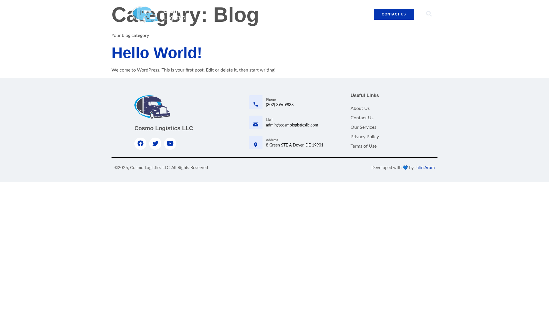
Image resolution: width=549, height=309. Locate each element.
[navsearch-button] (429, 14)
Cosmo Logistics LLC (163, 128)
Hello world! (157, 52)
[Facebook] (140, 144)
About (289, 14)
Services (313, 14)
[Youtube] (170, 144)
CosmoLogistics (175, 14)
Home (267, 14)
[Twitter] (155, 144)
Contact (339, 14)
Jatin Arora (425, 168)
